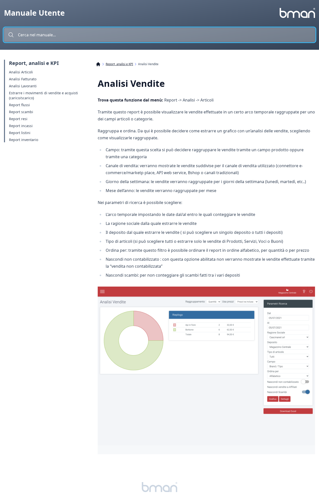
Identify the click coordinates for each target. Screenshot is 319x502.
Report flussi (19, 104)
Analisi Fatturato (22, 79)
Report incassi (21, 125)
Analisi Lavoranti (23, 86)
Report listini (19, 132)
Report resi (18, 118)
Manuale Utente (34, 12)
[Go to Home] (101, 64)
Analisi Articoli (21, 72)
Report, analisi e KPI (119, 64)
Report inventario (23, 139)
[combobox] (159, 35)
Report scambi (21, 111)
